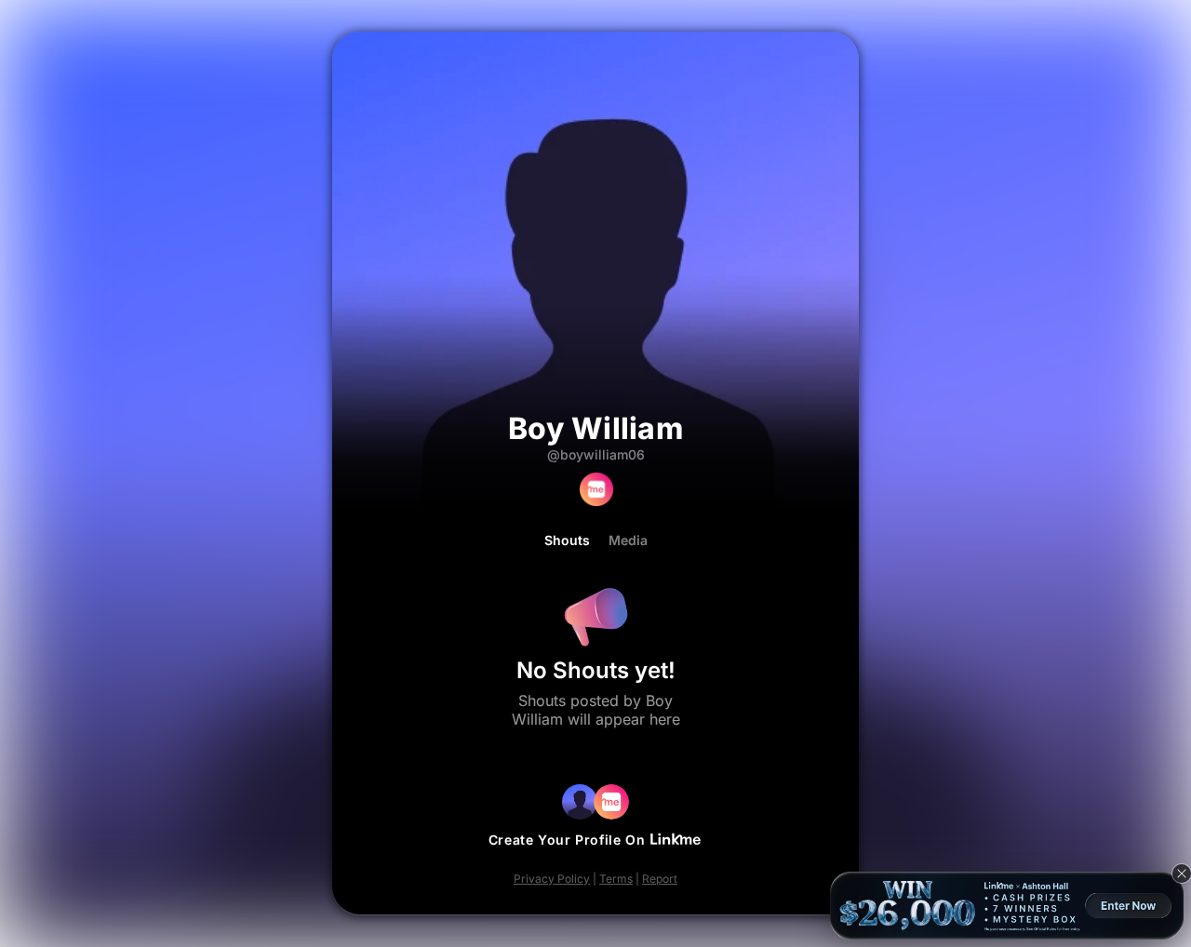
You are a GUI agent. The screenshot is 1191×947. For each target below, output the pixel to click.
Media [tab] (628, 540)
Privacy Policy (552, 879)
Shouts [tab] (567, 540)
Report (659, 879)
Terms (616, 879)
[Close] (1181, 873)
